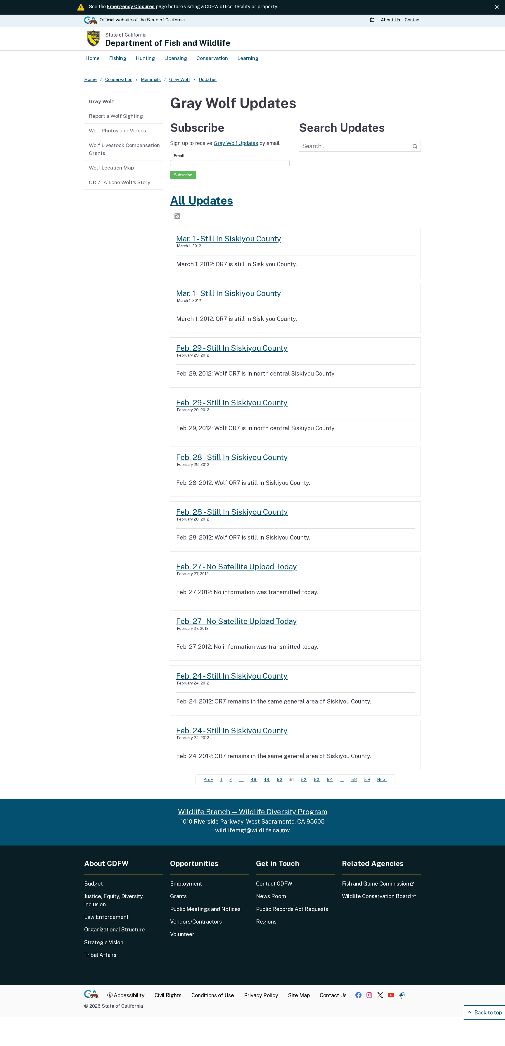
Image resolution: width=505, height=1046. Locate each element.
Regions (266, 922)
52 (304, 779)
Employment (186, 884)
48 (254, 779)
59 (367, 779)
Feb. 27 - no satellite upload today (236, 566)
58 (354, 779)
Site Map (299, 995)
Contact (413, 19)
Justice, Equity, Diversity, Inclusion (114, 900)
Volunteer (182, 934)
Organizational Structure (114, 929)
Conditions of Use (212, 995)
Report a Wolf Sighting (116, 116)
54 (330, 779)
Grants (178, 896)
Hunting (145, 58)
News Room (271, 896)
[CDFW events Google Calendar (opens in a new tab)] (373, 20)
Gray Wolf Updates (236, 143)
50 (280, 779)
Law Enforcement (106, 917)
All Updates (201, 200)
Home (92, 58)
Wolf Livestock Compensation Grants (124, 149)
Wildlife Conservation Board (381, 896)
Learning (247, 58)
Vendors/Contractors (196, 922)
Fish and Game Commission (381, 883)
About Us (390, 19)
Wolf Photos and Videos (117, 130)
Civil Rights (168, 995)
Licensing (175, 58)
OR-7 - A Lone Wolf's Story (119, 182)
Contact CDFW (274, 884)
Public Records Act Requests (292, 909)
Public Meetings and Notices (205, 909)
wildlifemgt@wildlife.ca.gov (252, 830)
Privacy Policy (261, 995)
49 (267, 779)
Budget (93, 884)
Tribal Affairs (100, 955)
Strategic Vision (103, 942)
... (241, 779)
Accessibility (129, 995)
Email (179, 155)
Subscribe (183, 174)
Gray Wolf (101, 101)
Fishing (117, 58)
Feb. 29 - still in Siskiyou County (232, 347)
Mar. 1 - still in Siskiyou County (228, 238)
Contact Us (333, 995)
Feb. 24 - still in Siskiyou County (232, 675)
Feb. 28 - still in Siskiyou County (232, 457)
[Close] (496, 7)
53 (317, 779)
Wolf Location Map (111, 168)
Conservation (212, 58)
